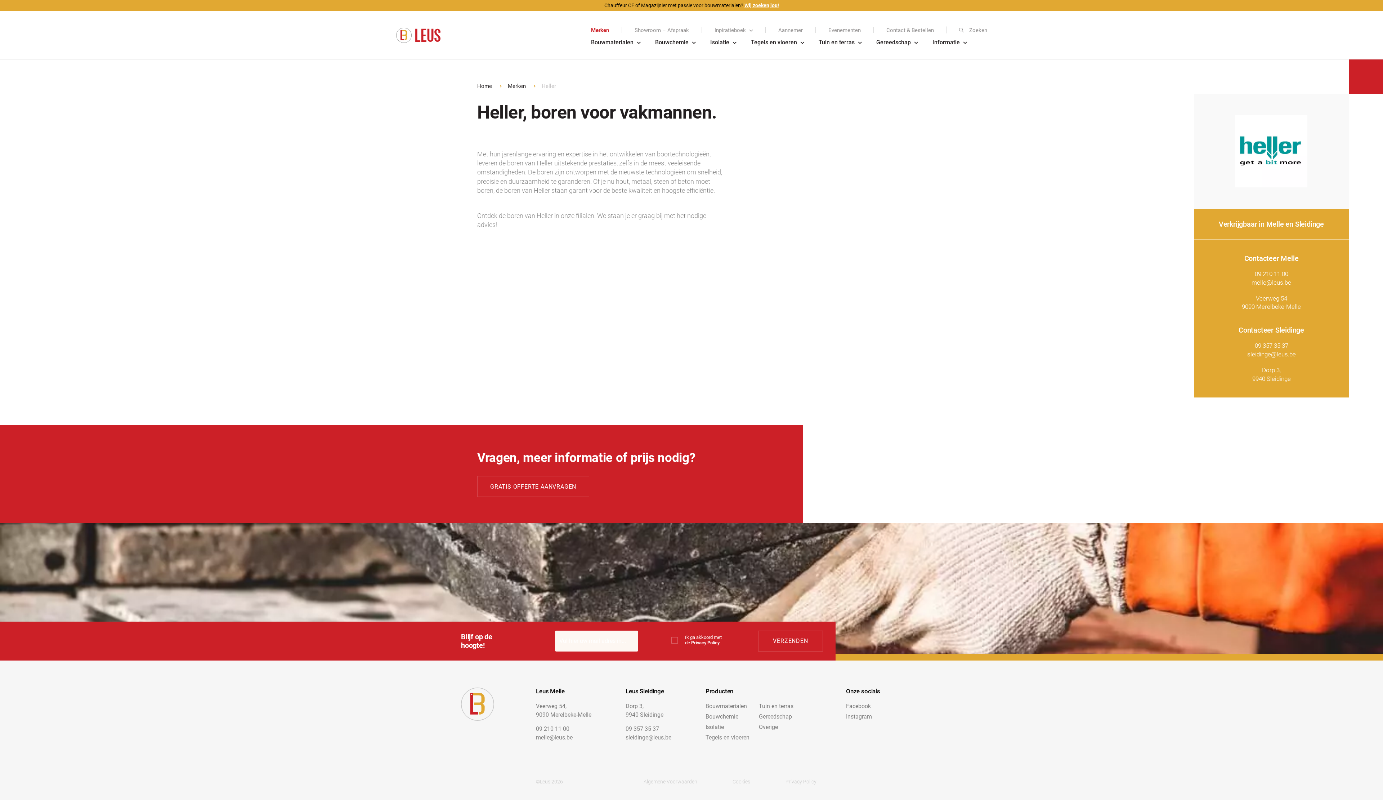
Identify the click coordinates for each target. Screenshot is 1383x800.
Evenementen (844, 30)
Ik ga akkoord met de (703, 640)
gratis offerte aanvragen (533, 486)
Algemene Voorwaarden (670, 782)
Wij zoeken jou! (761, 5)
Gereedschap (893, 42)
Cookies (741, 782)
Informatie (946, 42)
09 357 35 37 (1271, 345)
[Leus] (418, 35)
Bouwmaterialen (612, 42)
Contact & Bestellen (910, 30)
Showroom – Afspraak (662, 30)
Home (484, 86)
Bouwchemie (672, 42)
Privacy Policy (705, 642)
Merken (600, 30)
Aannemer (790, 30)
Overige (768, 727)
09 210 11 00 (1271, 273)
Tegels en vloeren (774, 42)
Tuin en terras (837, 42)
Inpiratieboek (730, 30)
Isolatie (719, 42)
